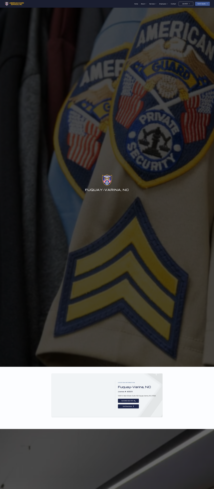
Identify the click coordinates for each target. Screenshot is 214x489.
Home (136, 4)
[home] (14, 3)
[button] (143, 4)
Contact (173, 4)
